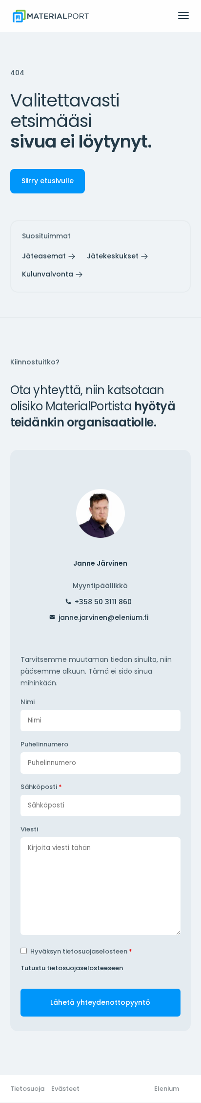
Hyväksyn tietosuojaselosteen (81, 951)
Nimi (27, 701)
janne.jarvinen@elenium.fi (103, 617)
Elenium (166, 1088)
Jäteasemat (44, 256)
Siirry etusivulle (47, 181)
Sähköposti (41, 786)
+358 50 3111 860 (103, 602)
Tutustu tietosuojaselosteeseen (71, 968)
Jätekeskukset (113, 256)
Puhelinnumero (44, 744)
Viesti (29, 829)
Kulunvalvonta (47, 274)
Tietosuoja (27, 1088)
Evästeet (65, 1088)
